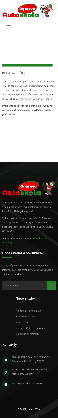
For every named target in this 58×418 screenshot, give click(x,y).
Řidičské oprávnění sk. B (28, 310)
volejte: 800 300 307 (22, 373)
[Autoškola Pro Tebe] (27, 10)
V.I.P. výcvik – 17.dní (25, 316)
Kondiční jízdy (22, 322)
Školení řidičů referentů (27, 333)
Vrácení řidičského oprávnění (30, 327)
